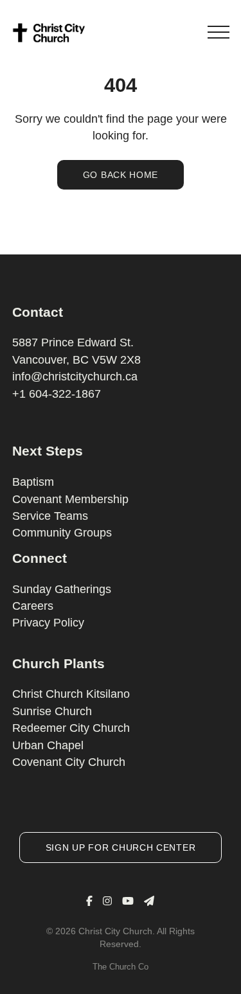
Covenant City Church (68, 762)
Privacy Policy (48, 622)
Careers (32, 605)
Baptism (33, 481)
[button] (218, 32)
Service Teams (50, 516)
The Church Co (120, 967)
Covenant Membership (70, 499)
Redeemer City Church (71, 728)
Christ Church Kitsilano (71, 694)
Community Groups (62, 532)
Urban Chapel (48, 745)
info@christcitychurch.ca (75, 376)
